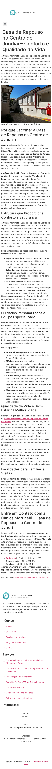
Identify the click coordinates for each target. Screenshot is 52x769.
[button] (5, 24)
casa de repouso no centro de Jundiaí (30, 577)
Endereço (26, 736)
